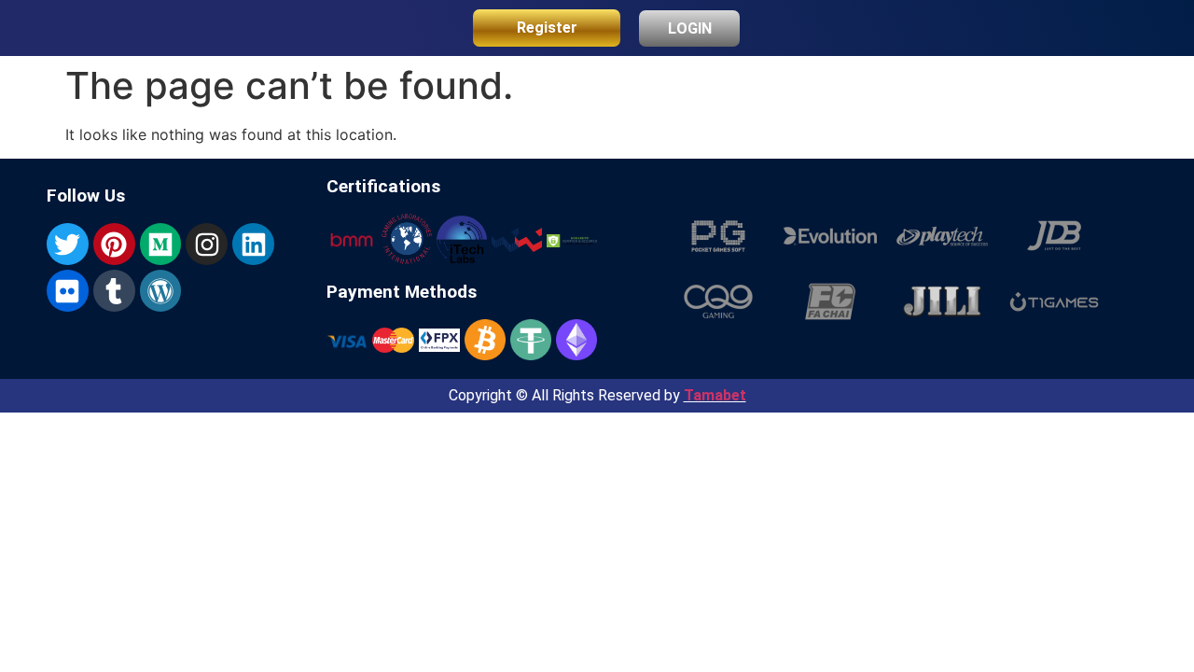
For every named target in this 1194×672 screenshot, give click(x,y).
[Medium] (161, 244)
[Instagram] (207, 244)
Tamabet (715, 395)
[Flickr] (68, 291)
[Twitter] (68, 244)
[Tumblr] (114, 291)
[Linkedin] (253, 244)
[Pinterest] (114, 244)
